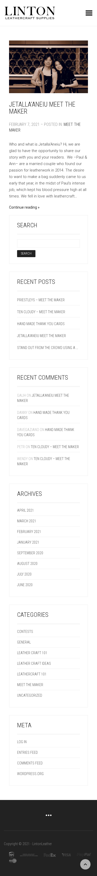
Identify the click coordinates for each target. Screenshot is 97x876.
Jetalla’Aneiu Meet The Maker (42, 108)
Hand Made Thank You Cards (41, 324)
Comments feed (30, 763)
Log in (22, 742)
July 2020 (24, 574)
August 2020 (27, 564)
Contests (25, 631)
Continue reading (23, 207)
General (24, 642)
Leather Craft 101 (32, 653)
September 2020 (30, 553)
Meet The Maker (30, 685)
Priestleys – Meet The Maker (41, 300)
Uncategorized (29, 695)
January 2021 (28, 542)
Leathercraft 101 (32, 674)
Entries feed (27, 752)
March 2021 (26, 521)
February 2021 (29, 532)
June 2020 (25, 585)
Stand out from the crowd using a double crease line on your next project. (48, 348)
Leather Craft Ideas (34, 663)
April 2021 (25, 510)
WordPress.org (30, 774)
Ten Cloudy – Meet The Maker (41, 312)
